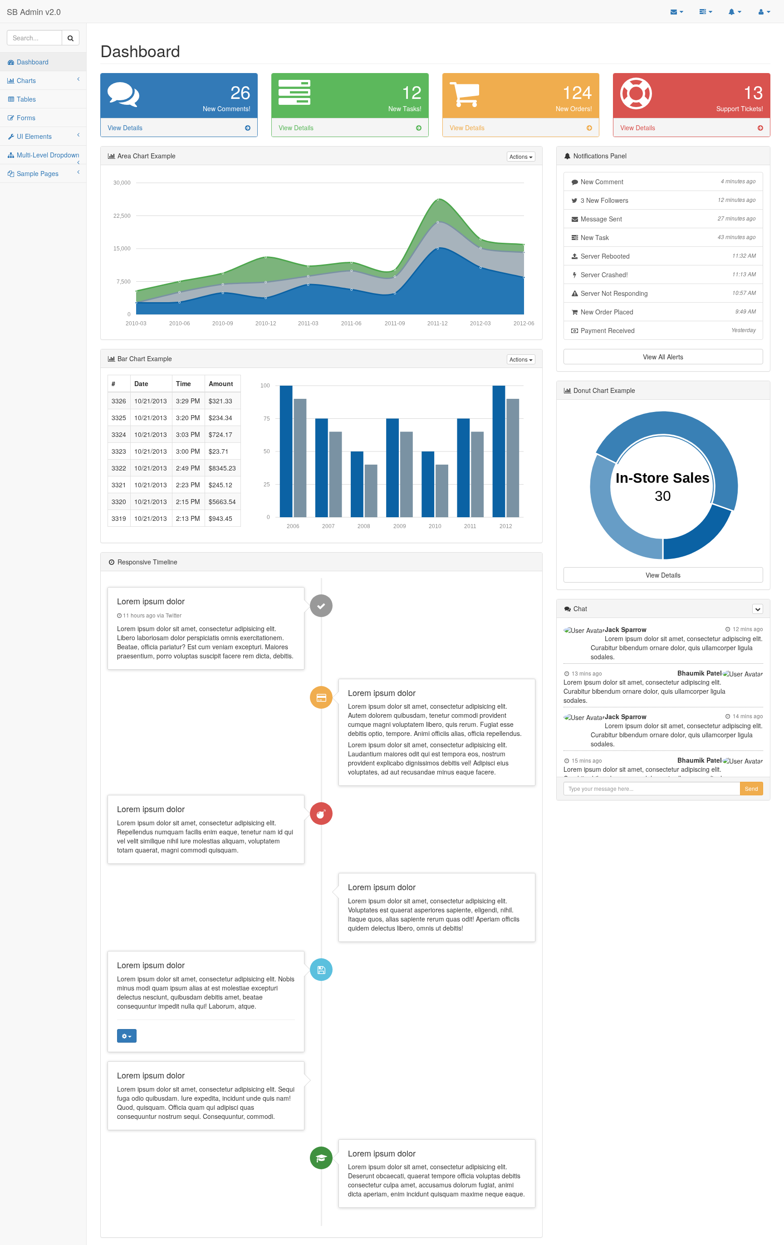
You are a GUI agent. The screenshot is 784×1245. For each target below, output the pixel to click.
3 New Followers (667, 200)
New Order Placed (667, 311)
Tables (25, 98)
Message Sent (667, 218)
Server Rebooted (667, 255)
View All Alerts (663, 356)
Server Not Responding (667, 293)
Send (751, 788)
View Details (663, 574)
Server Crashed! (667, 274)
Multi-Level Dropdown (47, 154)
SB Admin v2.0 (34, 11)
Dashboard (32, 61)
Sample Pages (37, 173)
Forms (25, 117)
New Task (667, 237)
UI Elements (33, 136)
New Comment (667, 181)
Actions (519, 156)
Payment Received (667, 330)
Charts (25, 80)
